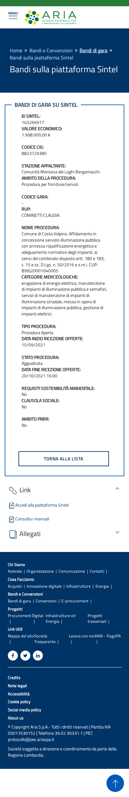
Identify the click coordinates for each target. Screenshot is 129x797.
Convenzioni (46, 601)
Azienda (15, 571)
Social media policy (24, 710)
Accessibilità (19, 694)
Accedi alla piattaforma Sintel (42, 505)
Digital (37, 616)
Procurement (19, 616)
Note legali (17, 686)
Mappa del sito (21, 636)
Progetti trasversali (97, 618)
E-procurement (75, 601)
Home (16, 50)
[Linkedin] (38, 656)
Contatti (97, 571)
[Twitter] (25, 656)
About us (15, 718)
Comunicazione (72, 571)
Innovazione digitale (44, 586)
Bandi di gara (93, 50)
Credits (14, 678)
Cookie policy (19, 702)
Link (25, 490)
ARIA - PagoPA (108, 636)
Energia (102, 586)
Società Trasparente (45, 638)
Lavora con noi (81, 636)
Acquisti (15, 586)
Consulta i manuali (32, 518)
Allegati (30, 534)
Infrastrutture (78, 586)
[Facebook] (13, 656)
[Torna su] (115, 783)
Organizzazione (40, 571)
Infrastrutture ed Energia (60, 618)
